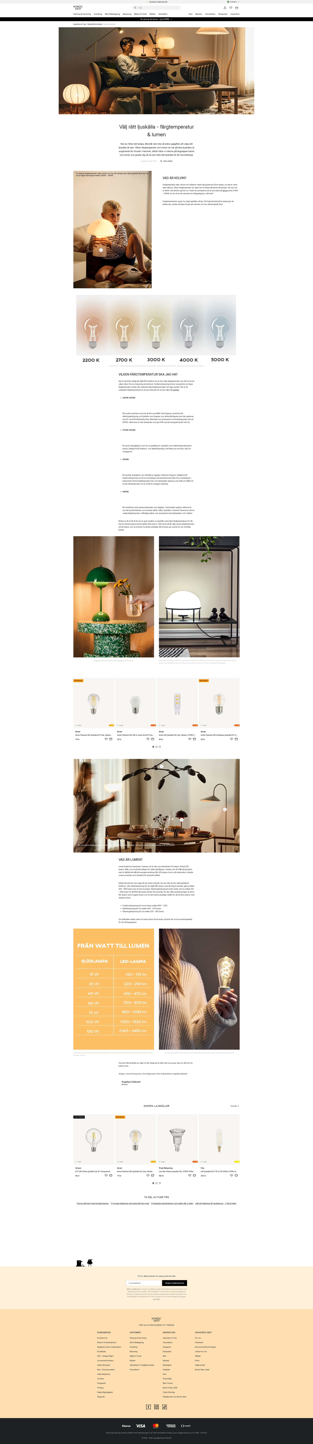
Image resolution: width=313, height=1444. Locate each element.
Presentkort (134, 1370)
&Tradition (120, 660)
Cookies (100, 1379)
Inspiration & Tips (79, 24)
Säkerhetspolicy (103, 1374)
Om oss (198, 1338)
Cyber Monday (169, 1392)
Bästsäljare (167, 1365)
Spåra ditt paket (103, 1365)
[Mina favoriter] (231, 8)
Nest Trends (168, 1383)
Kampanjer (223, 14)
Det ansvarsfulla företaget (205, 1347)
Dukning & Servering (82, 14)
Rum (190, 14)
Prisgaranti (101, 1383)
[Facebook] (148, 1407)
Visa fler (233, 1106)
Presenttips (167, 1379)
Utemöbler (163, 14)
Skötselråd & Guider (95, 24)
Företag (100, 1388)
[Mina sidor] (225, 8)
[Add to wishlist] (106, 739)
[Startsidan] (78, 8)
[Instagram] (156, 1407)
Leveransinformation (105, 1360)
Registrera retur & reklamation (109, 1347)
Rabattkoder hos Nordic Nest (174, 1397)
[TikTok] (165, 1407)
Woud (223, 663)
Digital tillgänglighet (105, 1392)
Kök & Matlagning (112, 14)
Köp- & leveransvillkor (106, 1370)
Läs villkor (156, 1299)
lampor (226, 190)
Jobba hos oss (201, 1351)
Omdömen (199, 1342)
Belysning (127, 14)
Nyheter (198, 14)
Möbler (153, 14)
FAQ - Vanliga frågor (105, 1356)
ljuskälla (176, 390)
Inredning (98, 14)
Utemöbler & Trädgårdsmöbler (142, 1365)
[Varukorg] (237, 8)
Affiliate (198, 1356)
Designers (167, 1347)
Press (197, 1360)
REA (164, 1356)
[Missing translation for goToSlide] (156, 747)
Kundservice (102, 1338)
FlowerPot (97, 660)
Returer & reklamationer (106, 1342)
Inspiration (235, 14)
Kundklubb (101, 1351)
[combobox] (233, 2)
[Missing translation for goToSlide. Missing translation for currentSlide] (153, 747)
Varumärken (210, 14)
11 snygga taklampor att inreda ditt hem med (130, 1203)
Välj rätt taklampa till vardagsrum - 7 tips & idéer (215, 1203)
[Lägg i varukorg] (110, 738)
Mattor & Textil (140, 14)
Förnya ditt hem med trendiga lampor (93, 1203)
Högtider (166, 1370)
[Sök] (135, 8)
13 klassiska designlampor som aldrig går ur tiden (172, 1203)
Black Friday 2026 (170, 1388)
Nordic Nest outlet (202, 1370)
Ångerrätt (101, 1397)
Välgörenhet (200, 1365)
